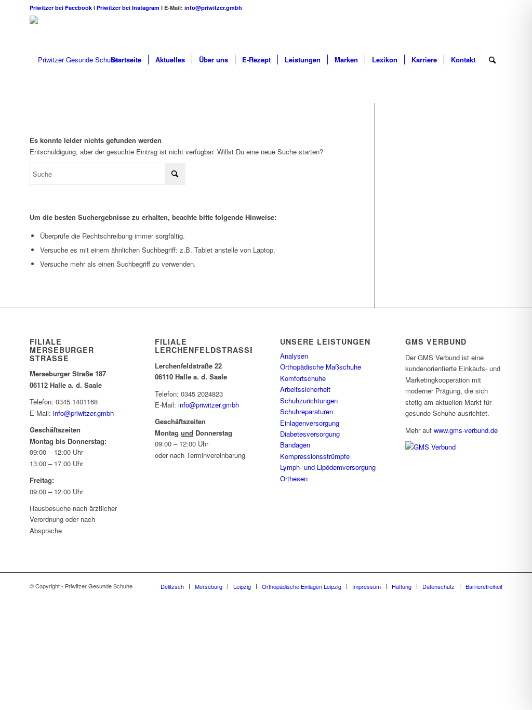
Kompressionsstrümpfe (315, 456)
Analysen (294, 356)
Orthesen (294, 478)
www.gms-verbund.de (466, 430)
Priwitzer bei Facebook (62, 7)
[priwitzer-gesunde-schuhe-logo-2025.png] (74, 60)
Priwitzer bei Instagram (128, 7)
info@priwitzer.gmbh (213, 7)
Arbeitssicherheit (305, 389)
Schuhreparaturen (306, 411)
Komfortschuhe (303, 378)
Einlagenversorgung (309, 423)
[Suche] (492, 60)
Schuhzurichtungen (309, 400)
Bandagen (295, 445)
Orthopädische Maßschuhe (320, 367)
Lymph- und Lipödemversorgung (328, 467)
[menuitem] (126, 60)
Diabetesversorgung (310, 434)
